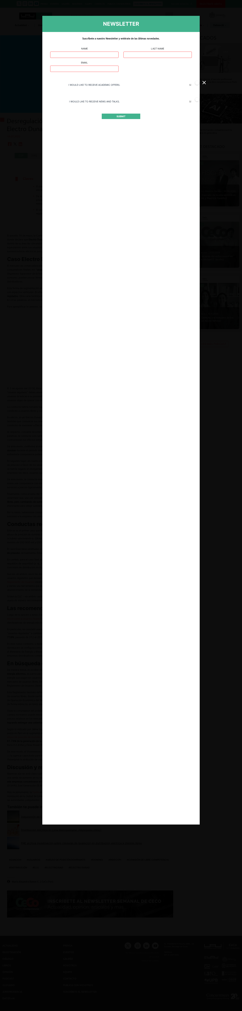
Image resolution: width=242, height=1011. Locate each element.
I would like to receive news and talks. (94, 101)
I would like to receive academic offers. (94, 84)
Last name (157, 48)
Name (84, 48)
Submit (121, 116)
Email (84, 62)
